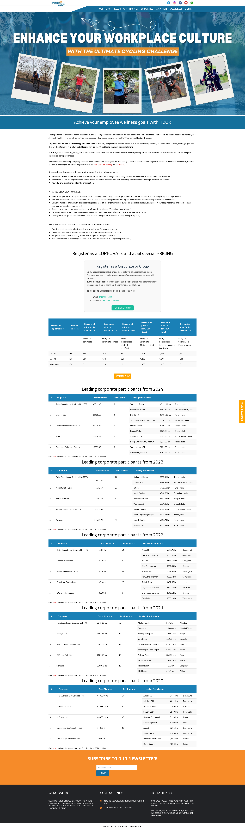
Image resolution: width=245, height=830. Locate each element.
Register (133, 9)
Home (100, 9)
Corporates (146, 9)
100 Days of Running (103, 164)
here (54, 456)
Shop (108, 9)
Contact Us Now (122, 308)
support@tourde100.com (120, 807)
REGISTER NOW (122, 376)
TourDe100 (120, 164)
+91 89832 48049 (111, 300)
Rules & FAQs (120, 9)
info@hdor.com (105, 297)
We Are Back (176, 9)
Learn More (161, 9)
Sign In (188, 9)
